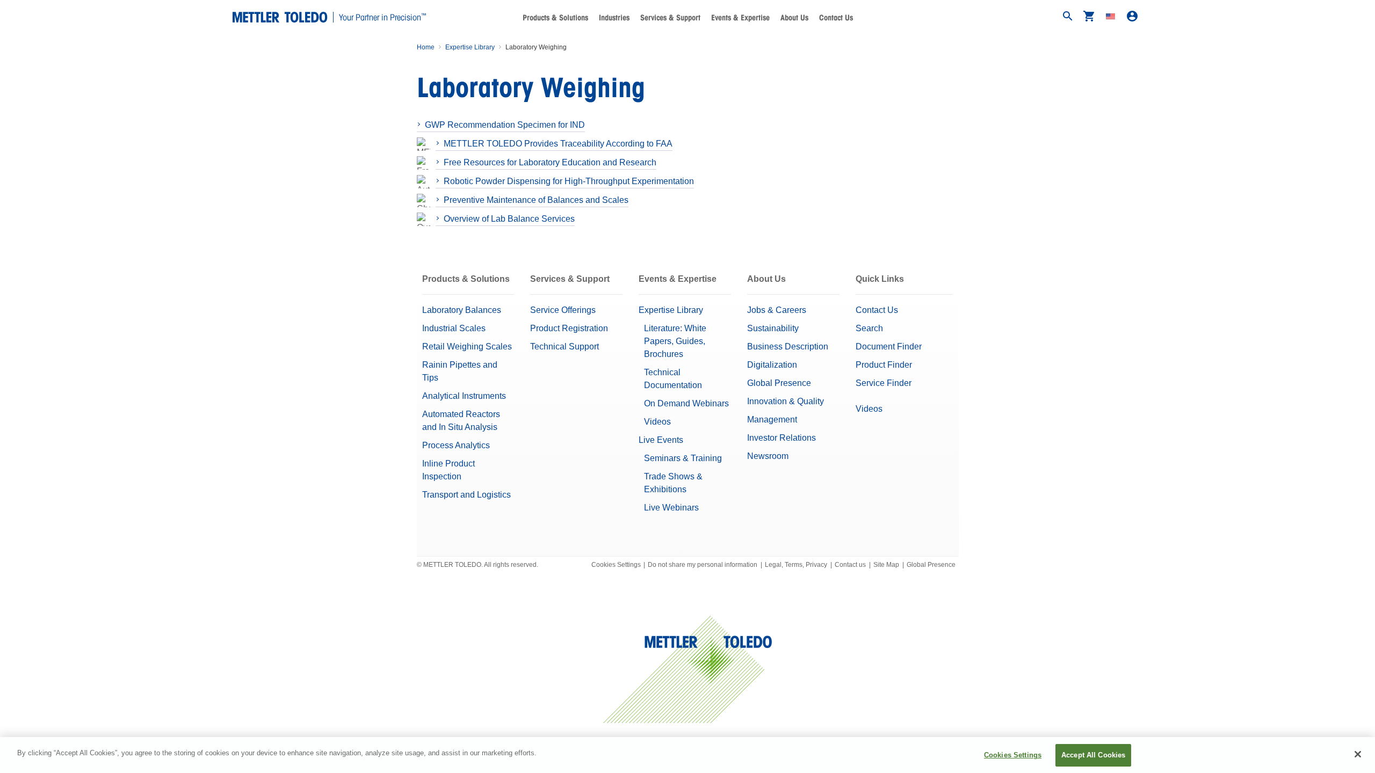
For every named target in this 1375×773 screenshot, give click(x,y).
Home (426, 47)
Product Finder (884, 364)
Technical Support (564, 346)
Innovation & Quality (785, 401)
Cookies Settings (616, 564)
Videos (657, 421)
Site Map (886, 564)
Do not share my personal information (702, 564)
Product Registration (569, 328)
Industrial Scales (454, 328)
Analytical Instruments (464, 395)
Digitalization (772, 364)
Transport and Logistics (466, 494)
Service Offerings (563, 310)
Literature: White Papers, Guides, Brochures (675, 341)
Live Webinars (671, 507)
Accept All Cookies (1093, 755)
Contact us (850, 564)
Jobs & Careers (776, 310)
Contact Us (836, 18)
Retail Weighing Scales (467, 346)
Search (869, 328)
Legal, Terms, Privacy (796, 564)
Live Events (661, 439)
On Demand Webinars (686, 403)
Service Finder (883, 383)
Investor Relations (781, 437)
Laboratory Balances (461, 310)
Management (772, 419)
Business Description (787, 346)
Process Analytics (456, 445)
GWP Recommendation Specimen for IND (505, 124)
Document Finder (889, 346)
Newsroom (767, 456)
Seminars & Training (683, 458)
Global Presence (779, 383)
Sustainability (773, 328)
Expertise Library (470, 47)
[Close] (1358, 754)
